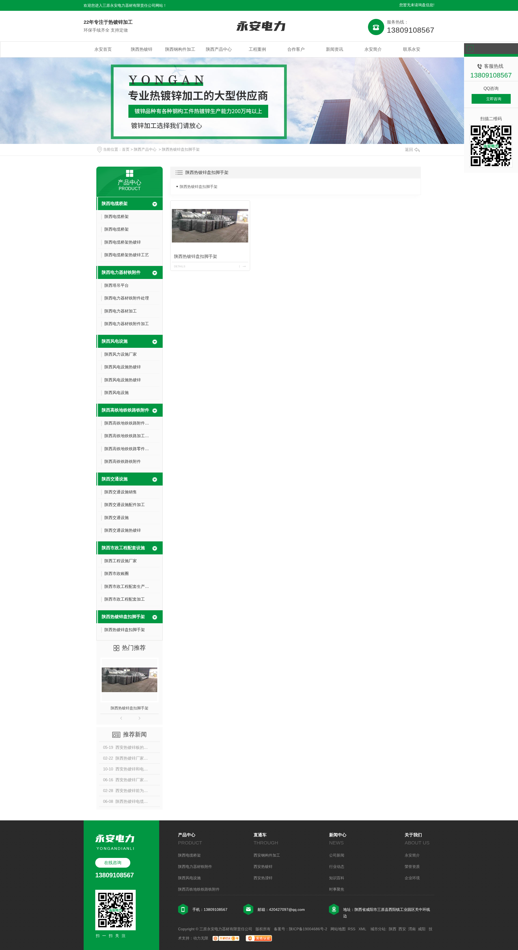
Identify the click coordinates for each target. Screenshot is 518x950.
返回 (409, 149)
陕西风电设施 (115, 341)
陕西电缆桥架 (115, 203)
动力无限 (200, 938)
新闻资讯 (334, 49)
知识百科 (336, 878)
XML (363, 929)
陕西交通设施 (115, 479)
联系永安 (411, 49)
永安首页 (103, 49)
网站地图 (338, 929)
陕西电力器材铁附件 (121, 272)
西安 (402, 929)
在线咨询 (112, 862)
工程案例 (257, 49)
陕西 (392, 929)
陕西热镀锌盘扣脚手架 (181, 149)
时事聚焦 (336, 889)
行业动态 (336, 866)
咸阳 (421, 929)
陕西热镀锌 (141, 49)
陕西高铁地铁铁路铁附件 (125, 410)
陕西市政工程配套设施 (123, 547)
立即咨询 (493, 99)
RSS (352, 929)
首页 (126, 149)
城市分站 (378, 929)
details (179, 266)
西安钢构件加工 (267, 855)
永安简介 (373, 49)
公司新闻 (336, 855)
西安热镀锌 (263, 866)
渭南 (412, 929)
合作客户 (296, 49)
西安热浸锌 (263, 878)
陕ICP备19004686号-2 (308, 929)
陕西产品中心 (219, 49)
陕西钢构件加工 (180, 49)
